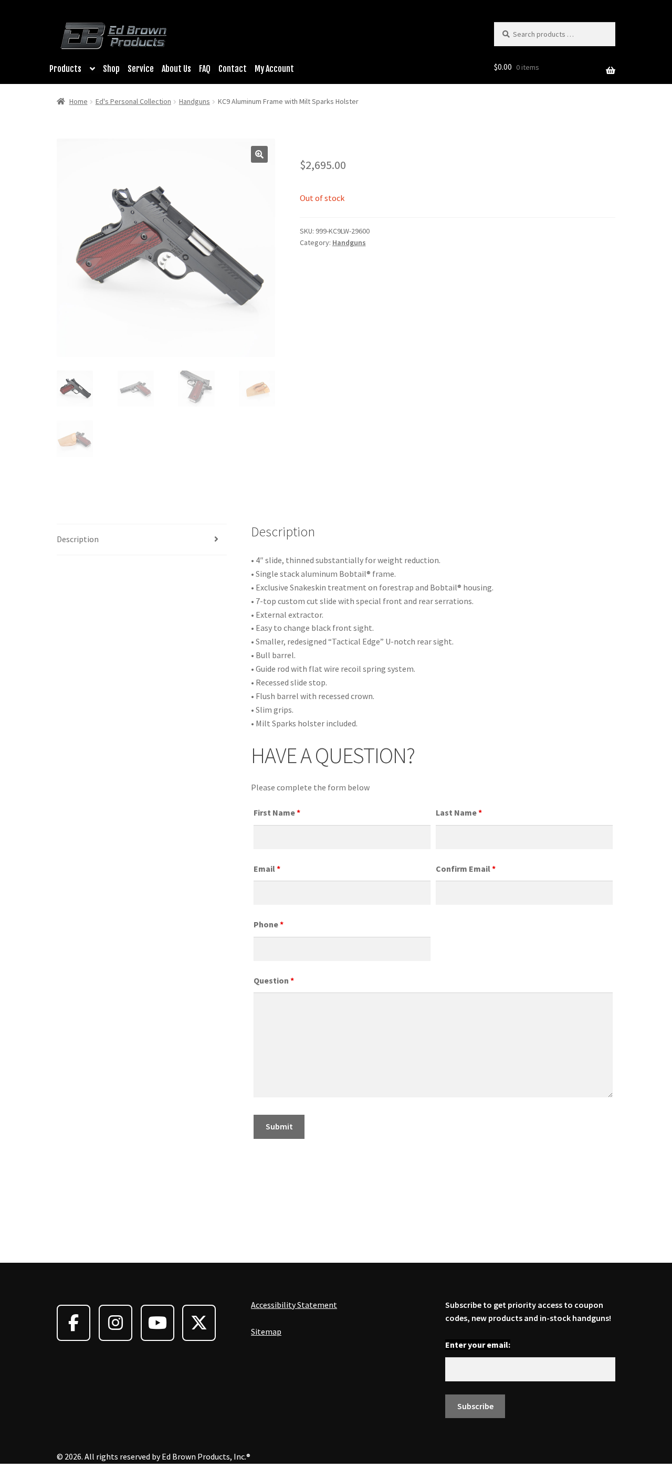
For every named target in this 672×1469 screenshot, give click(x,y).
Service (141, 68)
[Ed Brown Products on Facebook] (73, 1323)
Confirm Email (466, 868)
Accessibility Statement (294, 1304)
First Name (277, 812)
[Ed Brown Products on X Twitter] (199, 1323)
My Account (274, 68)
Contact (232, 68)
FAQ (205, 68)
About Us (176, 68)
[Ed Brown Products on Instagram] (115, 1323)
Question (274, 980)
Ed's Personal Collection (133, 101)
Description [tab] (78, 539)
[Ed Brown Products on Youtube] (157, 1323)
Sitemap (266, 1331)
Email (267, 868)
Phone (269, 924)
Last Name (459, 812)
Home (78, 101)
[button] (259, 154)
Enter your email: (477, 1344)
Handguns (194, 101)
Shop (111, 68)
